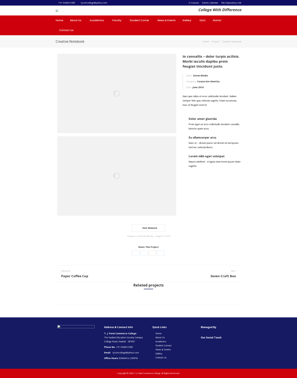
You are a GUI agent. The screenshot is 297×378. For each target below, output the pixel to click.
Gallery (158, 353)
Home (206, 41)
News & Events (163, 349)
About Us (160, 337)
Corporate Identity (144, 236)
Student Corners (163, 345)
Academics (160, 341)
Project (215, 41)
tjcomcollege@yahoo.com (126, 352)
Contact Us (161, 357)
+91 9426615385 (124, 347)
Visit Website (149, 227)
